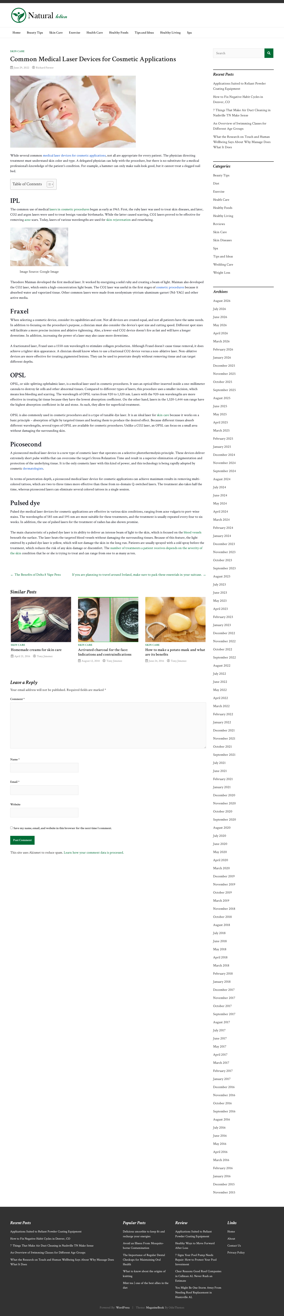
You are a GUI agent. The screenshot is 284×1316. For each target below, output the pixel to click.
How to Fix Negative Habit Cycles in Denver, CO (40, 1239)
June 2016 (220, 1135)
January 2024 (222, 536)
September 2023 (224, 568)
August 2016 (221, 1119)
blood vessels (192, 532)
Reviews (219, 224)
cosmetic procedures (170, 287)
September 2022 (224, 657)
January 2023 (222, 625)
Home (16, 32)
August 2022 (221, 665)
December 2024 (224, 455)
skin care (163, 415)
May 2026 (220, 325)
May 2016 (219, 1144)
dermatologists (33, 468)
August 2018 (221, 925)
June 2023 (220, 592)
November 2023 (224, 552)
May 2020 (220, 852)
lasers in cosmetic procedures (69, 209)
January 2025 (222, 446)
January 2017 (221, 1079)
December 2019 (224, 876)
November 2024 (224, 463)
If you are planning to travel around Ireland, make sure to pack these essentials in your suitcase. (139, 574)
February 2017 (223, 1071)
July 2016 (219, 1127)
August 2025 (221, 398)
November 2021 (224, 738)
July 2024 (219, 487)
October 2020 (222, 811)
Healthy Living (170, 32)
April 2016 (220, 1152)
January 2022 (222, 722)
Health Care (95, 32)
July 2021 (219, 763)
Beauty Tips (35, 32)
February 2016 (223, 1168)
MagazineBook (155, 1308)
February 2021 (223, 779)
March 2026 (221, 341)
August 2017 (221, 1022)
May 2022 (220, 690)
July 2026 (219, 309)
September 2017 (224, 1014)
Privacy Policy (236, 1253)
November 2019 (224, 884)
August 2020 (221, 827)
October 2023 (222, 560)
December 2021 (224, 730)
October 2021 (222, 746)
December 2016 (224, 1087)
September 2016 (224, 1111)
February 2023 (223, 617)
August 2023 (221, 576)
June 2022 (220, 682)
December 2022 (224, 633)
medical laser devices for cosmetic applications (74, 155)
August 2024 (221, 479)
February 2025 (223, 438)
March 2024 (221, 519)
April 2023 (220, 609)
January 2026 (222, 357)
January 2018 (222, 981)
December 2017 (224, 990)
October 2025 (222, 382)
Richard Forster (45, 67)
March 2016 (221, 1160)
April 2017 (220, 1054)
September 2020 (224, 819)
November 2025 (224, 374)
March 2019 (221, 900)
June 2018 (220, 941)
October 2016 (222, 1103)
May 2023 (220, 600)
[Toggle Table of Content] (48, 184)
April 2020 (220, 860)
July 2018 (219, 933)
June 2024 (220, 495)
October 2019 (222, 892)
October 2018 (222, 917)
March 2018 (221, 965)
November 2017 (224, 998)
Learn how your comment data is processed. (94, 852)
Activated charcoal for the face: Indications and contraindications (104, 652)
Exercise (74, 32)
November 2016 (224, 1095)
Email (14, 782)
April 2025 (220, 422)
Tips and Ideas (144, 32)
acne (28, 219)
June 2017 (220, 1038)
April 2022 (220, 698)
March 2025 (221, 430)
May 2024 (220, 503)
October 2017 (222, 1006)
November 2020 (224, 803)
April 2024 (220, 511)
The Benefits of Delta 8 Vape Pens (35, 574)
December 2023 (224, 544)
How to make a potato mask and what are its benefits (175, 652)
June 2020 (220, 844)
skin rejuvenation (118, 219)
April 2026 (220, 333)
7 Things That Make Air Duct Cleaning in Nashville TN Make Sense (52, 1246)
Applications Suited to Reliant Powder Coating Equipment (46, 1232)
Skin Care (56, 32)
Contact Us (234, 1246)
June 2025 (220, 406)
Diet (216, 183)
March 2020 (221, 868)
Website (15, 804)
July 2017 (219, 1030)
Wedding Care (223, 264)
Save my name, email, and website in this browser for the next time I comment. (63, 828)
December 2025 (224, 365)
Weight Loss (221, 272)
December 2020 (224, 795)
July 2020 (219, 836)
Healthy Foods (118, 32)
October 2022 (222, 649)
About (231, 1239)
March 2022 (221, 706)
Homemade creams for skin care (36, 649)
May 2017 (219, 1046)
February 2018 (223, 973)
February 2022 (223, 714)
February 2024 (223, 528)
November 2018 (224, 908)
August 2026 (221, 301)
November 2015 (224, 1192)
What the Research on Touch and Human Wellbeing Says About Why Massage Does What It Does (241, 142)
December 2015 (224, 1184)
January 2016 (222, 1176)
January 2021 (222, 787)
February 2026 (223, 349)
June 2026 (220, 317)
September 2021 (224, 754)
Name (15, 759)
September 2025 (224, 390)
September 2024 (224, 471)
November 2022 (224, 641)
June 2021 (220, 771)
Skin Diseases (222, 240)
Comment (17, 699)
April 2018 (220, 957)
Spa (189, 32)
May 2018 (219, 949)
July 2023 (219, 584)
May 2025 (220, 414)
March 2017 (221, 1062)
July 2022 (219, 673)
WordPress (123, 1308)
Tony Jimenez (45, 656)
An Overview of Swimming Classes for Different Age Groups (47, 1253)
